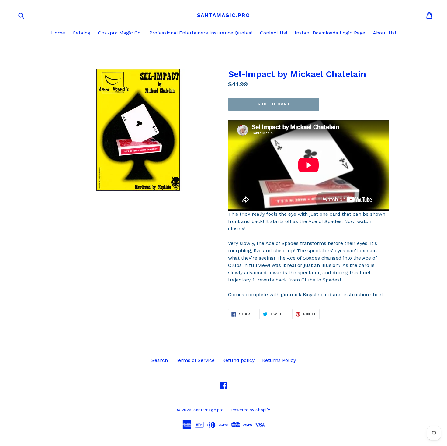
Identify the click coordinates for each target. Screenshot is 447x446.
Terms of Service (195, 360)
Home (58, 33)
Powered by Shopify (250, 410)
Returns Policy (279, 360)
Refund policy (238, 360)
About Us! (384, 33)
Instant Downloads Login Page (330, 33)
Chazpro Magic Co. (120, 33)
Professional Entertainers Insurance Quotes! (200, 33)
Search (159, 360)
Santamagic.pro (223, 15)
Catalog (81, 33)
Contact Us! (273, 33)
